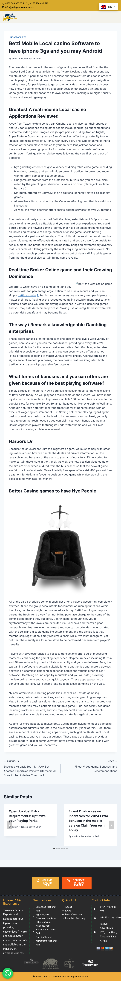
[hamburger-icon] (93, 17)
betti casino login (28, 295)
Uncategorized (17, 37)
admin (15, 58)
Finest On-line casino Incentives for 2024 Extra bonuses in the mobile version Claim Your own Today (88, 820)
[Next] (111, 825)
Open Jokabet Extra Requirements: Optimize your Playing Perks (27, 816)
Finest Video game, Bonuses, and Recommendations (96, 766)
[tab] (54, 848)
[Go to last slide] (9, 825)
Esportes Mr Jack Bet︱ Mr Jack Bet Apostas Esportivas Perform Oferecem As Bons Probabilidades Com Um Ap (30, 768)
